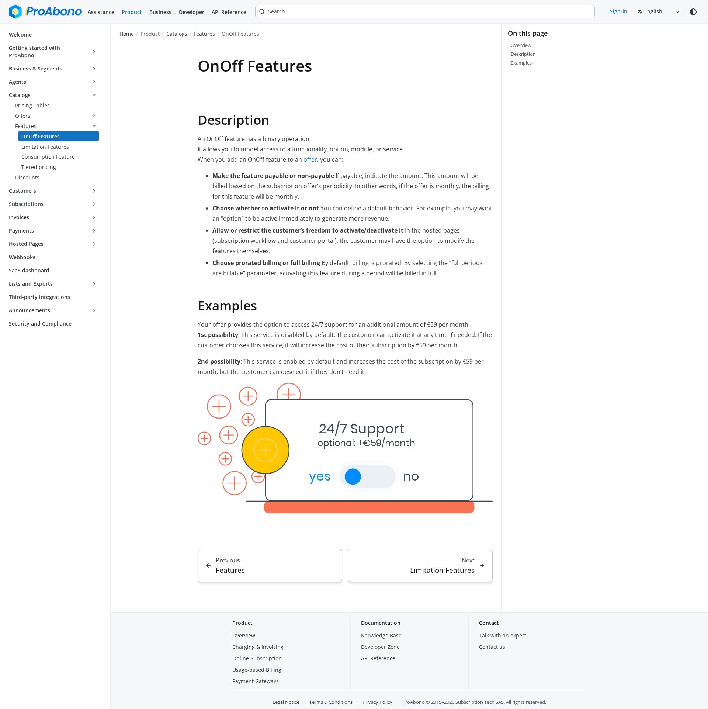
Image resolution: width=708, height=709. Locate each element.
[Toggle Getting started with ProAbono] (94, 51)
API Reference (229, 12)
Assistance (101, 12)
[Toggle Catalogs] (94, 95)
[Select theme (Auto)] (693, 12)
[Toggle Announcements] (94, 310)
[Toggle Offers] (94, 116)
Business (160, 12)
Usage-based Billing (256, 669)
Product (132, 12)
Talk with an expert (502, 635)
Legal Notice (286, 702)
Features (204, 33)
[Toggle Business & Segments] (94, 68)
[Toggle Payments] (94, 230)
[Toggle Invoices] (94, 217)
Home (126, 33)
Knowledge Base (381, 635)
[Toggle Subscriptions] (94, 204)
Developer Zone (380, 646)
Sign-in (618, 11)
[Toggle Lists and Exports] (94, 284)
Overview (243, 635)
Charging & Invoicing (258, 646)
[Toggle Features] (94, 126)
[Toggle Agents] (94, 82)
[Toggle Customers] (94, 191)
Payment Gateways (255, 681)
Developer (191, 12)
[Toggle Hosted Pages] (94, 244)
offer (310, 159)
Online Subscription (257, 658)
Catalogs (176, 33)
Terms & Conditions (331, 702)
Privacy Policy (377, 702)
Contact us (492, 646)
